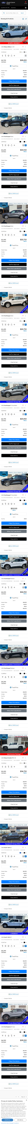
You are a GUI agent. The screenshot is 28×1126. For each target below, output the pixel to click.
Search (22, 13)
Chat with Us (14, 97)
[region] (14, 73)
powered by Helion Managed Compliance (10, 1123)
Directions (13, 7)
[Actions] (25, 47)
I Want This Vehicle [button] (14, 81)
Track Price (15, 66)
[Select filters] (23, 19)
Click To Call (14, 93)
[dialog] (14, 1112)
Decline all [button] (20, 1120)
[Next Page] (18, 1097)
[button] (5, 8)
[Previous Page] (16, 1097)
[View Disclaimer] (14, 55)
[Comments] (26, 56)
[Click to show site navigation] (25, 8)
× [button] (26, 1100)
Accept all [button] (7, 1120)
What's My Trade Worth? (14, 89)
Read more (8, 1117)
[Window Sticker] (26, 145)
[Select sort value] (26, 19)
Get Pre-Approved (14, 85)
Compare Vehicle (8, 108)
